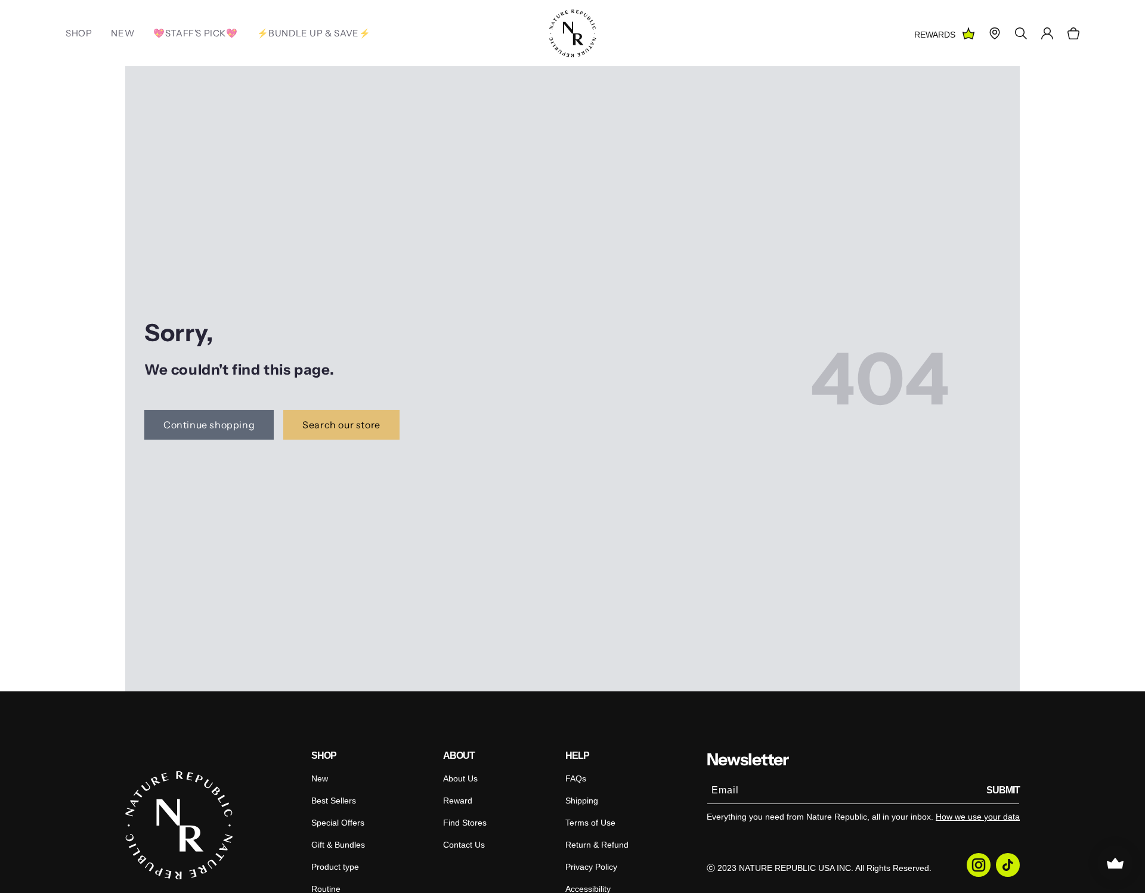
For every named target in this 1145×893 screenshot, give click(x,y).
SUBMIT (1003, 790)
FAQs (575, 778)
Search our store (341, 425)
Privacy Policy (591, 867)
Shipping (581, 800)
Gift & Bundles (338, 844)
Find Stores (465, 822)
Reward (457, 800)
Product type (335, 867)
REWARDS (934, 34)
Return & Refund (597, 844)
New (319, 778)
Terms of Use (590, 822)
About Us (460, 778)
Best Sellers (333, 800)
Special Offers (337, 822)
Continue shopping (209, 425)
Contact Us (464, 844)
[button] (1073, 33)
